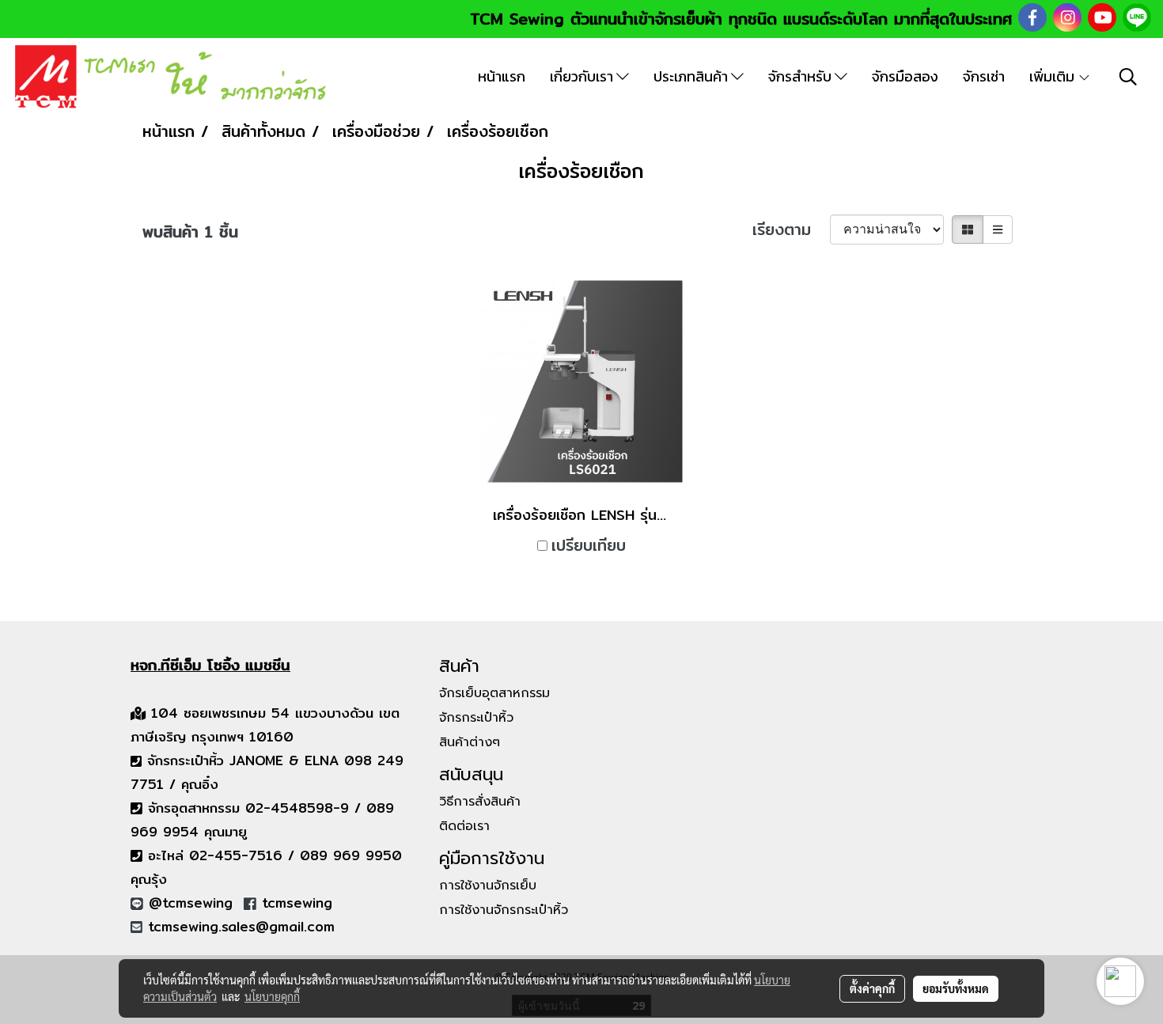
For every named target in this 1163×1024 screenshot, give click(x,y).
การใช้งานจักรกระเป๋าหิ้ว (503, 910)
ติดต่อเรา (464, 826)
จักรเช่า (984, 76)
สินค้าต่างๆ (469, 742)
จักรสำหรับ (801, 76)
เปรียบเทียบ (588, 545)
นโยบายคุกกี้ (272, 996)
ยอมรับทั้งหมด (955, 988)
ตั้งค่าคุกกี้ (872, 988)
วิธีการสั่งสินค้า (480, 801)
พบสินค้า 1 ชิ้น (190, 232)
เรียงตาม (791, 229)
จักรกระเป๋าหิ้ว (476, 717)
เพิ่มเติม (1053, 76)
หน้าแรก (501, 76)
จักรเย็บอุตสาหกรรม (494, 693)
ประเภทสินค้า (692, 76)
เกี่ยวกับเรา (583, 76)
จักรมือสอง (905, 76)
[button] (1128, 77)
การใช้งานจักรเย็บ (487, 885)
